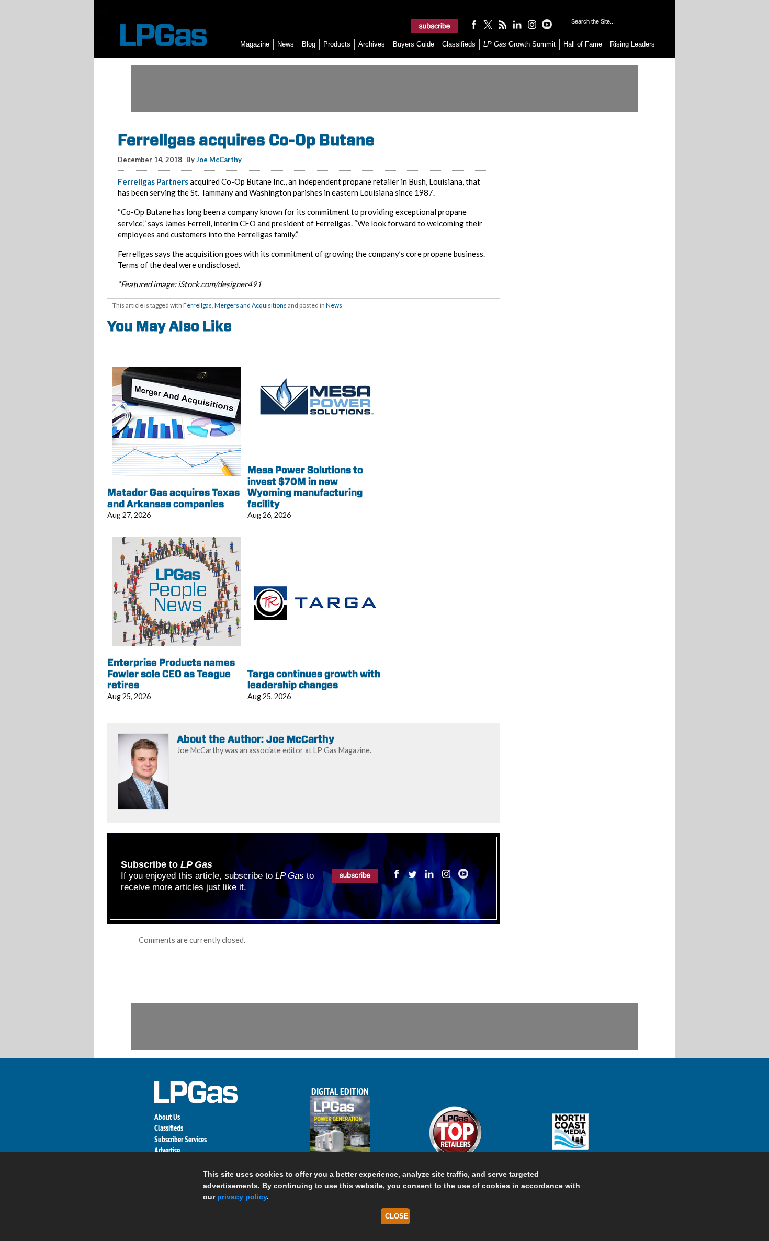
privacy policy (242, 1196)
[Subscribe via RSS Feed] (502, 24)
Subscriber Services (180, 1139)
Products (336, 44)
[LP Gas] (154, 35)
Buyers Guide (413, 44)
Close (397, 1216)
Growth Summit (519, 44)
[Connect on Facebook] (473, 24)
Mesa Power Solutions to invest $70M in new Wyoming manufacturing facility (305, 486)
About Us (167, 1117)
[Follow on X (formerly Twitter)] (488, 24)
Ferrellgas (197, 305)
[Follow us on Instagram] (532, 24)
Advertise (167, 1150)
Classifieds (459, 44)
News (285, 44)
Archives (371, 44)
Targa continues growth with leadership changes (313, 679)
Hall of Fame (582, 44)
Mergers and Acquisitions (250, 305)
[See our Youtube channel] (546, 24)
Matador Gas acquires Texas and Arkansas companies (173, 498)
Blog (308, 44)
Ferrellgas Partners (153, 181)
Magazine (254, 44)
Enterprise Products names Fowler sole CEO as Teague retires (171, 673)
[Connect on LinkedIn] (517, 24)
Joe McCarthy (219, 159)
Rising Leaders (632, 44)
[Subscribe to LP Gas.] (434, 26)
